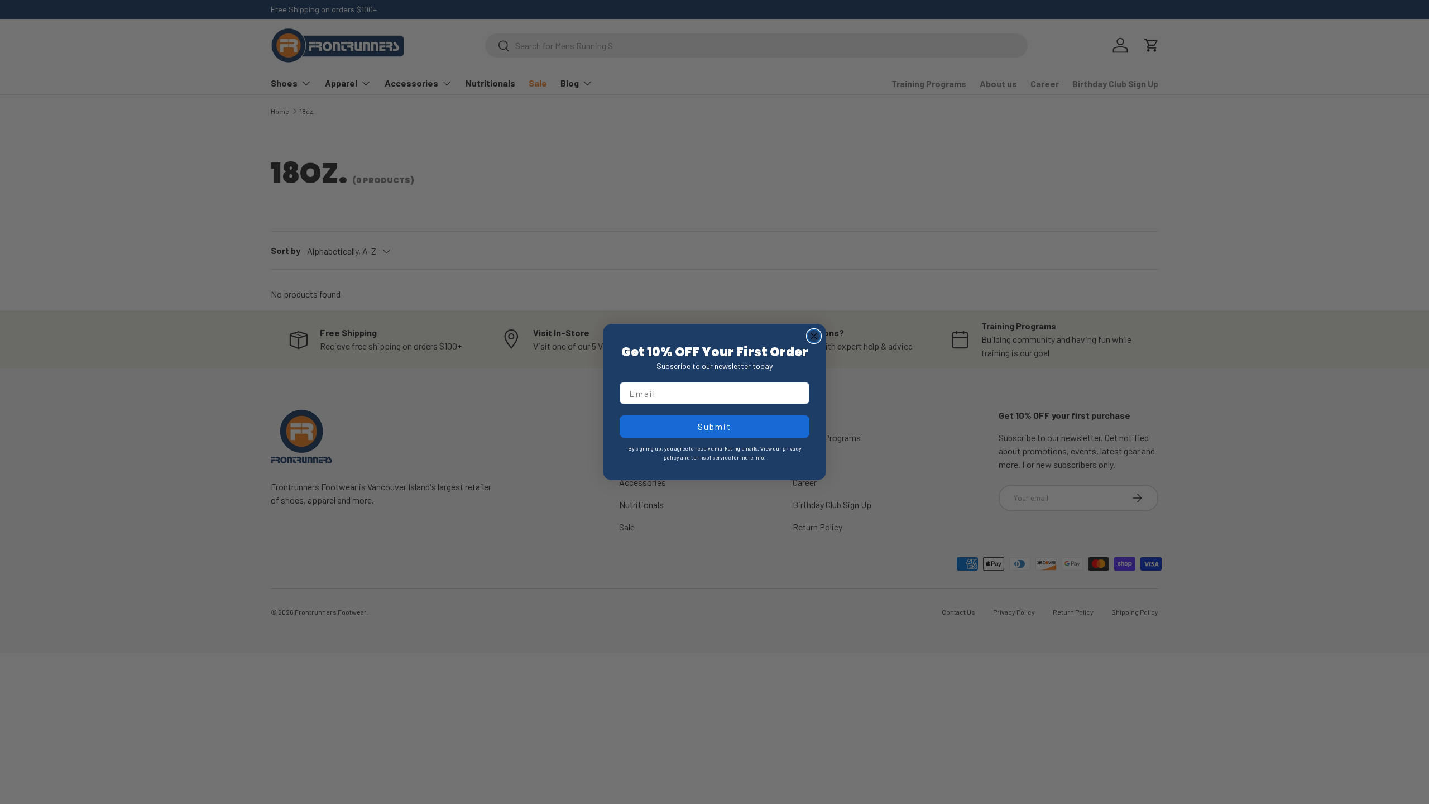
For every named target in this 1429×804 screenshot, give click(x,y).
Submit (714, 426)
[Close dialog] (814, 336)
